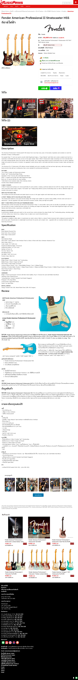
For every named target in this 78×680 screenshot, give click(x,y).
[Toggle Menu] (75, 2)
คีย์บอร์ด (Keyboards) (6, 656)
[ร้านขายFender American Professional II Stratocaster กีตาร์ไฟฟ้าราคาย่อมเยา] (38, 527)
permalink (14, 508)
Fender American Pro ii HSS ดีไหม (40, 505)
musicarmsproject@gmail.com (51, 82)
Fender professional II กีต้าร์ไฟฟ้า (39, 507)
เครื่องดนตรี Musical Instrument (24, 11)
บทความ (28, 6)
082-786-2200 (22, 626)
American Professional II (20, 505)
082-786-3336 (17, 624)
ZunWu (3, 508)
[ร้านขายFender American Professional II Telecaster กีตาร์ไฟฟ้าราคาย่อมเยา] (15, 559)
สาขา (11, 6)
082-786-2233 (23, 633)
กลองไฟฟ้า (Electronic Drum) (8, 662)
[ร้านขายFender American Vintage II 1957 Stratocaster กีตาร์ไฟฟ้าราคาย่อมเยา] (62, 559)
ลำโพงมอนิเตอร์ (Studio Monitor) (9, 665)
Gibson (3, 668)
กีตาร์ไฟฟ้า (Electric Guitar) (7, 653)
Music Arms (5, 11)
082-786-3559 (18, 616)
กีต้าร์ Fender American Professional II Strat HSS (59, 507)
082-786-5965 (22, 635)
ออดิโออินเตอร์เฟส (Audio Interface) (10, 663)
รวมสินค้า (4, 591)
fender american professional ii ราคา (22, 507)
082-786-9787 (18, 631)
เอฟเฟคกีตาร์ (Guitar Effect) (8, 660)
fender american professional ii (55, 505)
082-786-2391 (21, 636)
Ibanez (3, 670)
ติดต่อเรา (3, 587)
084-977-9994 (18, 621)
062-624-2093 (19, 614)
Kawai (2, 672)
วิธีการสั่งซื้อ (4, 585)
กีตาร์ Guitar (39, 11)
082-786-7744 (21, 623)
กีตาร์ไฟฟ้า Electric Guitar (52, 11)
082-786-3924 (14, 628)
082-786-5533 (18, 619)
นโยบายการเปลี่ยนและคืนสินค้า (9, 589)
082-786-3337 (18, 617)
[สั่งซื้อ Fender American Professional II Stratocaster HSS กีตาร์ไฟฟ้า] (44, 88)
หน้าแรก (6, 6)
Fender (64, 11)
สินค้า (16, 6)
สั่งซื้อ (22, 6)
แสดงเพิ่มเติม (38, 495)
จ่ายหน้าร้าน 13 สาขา (46, 72)
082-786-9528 (15, 630)
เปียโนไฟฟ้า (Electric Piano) (8, 658)
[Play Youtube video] (19, 108)
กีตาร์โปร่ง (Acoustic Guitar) (8, 655)
